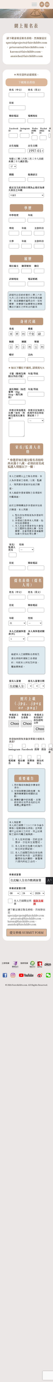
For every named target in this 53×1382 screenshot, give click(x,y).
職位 (36, 266)
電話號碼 (32, 279)
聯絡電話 (14, 115)
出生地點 (14, 145)
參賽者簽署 (15, 874)
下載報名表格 (26, 82)
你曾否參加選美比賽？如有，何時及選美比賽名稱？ (17, 414)
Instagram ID (25, 129)
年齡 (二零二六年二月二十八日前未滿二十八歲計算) (26, 160)
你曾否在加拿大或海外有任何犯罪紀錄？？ (35, 413)
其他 (49, 129)
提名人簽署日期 (36, 681)
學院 (11, 228)
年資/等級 (33, 373)
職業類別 (26, 266)
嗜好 (11, 354)
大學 (11, 241)
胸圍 (11, 341)
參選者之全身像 (26, 716)
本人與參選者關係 (35, 632)
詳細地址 (14, 279)
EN (47, 4)
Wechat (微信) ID (43, 130)
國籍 (11, 174)
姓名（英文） (35, 89)
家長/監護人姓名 (11, 547)
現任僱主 (14, 266)
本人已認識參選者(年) (17, 632)
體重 (30, 328)
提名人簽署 (15, 681)
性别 (21, 544)
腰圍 (24, 341)
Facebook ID (13, 129)
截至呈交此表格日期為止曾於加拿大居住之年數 (26, 189)
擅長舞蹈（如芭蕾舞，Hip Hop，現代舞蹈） (17, 393)
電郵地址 (32, 115)
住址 (11, 102)
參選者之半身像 (13, 716)
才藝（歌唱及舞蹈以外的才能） (17, 375)
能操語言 (32, 174)
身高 (11, 328)
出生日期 (32, 145)
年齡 (11, 618)
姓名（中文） (16, 89)
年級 (30, 215)
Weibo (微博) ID (34, 130)
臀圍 (36, 341)
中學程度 (14, 215)
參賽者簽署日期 (17, 888)
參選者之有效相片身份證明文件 (39, 718)
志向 (30, 354)
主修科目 (39, 228)
